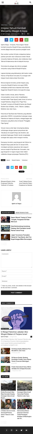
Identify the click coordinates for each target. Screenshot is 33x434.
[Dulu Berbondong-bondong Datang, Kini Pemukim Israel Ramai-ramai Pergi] (5, 228)
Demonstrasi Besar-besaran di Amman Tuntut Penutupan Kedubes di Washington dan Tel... (24, 414)
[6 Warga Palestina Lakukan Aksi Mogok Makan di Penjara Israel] (16, 318)
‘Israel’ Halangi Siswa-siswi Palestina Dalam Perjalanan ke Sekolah (25, 183)
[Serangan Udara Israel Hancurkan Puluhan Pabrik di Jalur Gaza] (24, 385)
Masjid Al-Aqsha (16, 160)
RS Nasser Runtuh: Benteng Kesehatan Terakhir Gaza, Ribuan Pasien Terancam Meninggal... (21, 359)
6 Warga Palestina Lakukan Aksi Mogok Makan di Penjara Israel (14, 333)
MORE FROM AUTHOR (22, 212)
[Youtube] (26, 430)
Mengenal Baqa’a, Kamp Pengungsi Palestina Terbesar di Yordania (8, 183)
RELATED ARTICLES (7, 212)
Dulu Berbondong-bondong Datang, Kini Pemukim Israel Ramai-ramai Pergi (20, 228)
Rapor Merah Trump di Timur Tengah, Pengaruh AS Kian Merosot (21, 219)
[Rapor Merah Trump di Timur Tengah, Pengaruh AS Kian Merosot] (5, 219)
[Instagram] (11, 430)
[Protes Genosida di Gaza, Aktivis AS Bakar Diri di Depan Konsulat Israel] (5, 369)
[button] (30, 2)
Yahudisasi (24, 160)
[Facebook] (6, 430)
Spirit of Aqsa (6, 33)
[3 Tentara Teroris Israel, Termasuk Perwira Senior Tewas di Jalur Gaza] (8, 404)
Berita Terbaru (4, 25)
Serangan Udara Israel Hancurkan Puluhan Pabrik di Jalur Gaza (24, 394)
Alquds (8, 160)
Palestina (11, 25)
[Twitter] (21, 430)
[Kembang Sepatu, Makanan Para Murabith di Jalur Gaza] (5, 351)
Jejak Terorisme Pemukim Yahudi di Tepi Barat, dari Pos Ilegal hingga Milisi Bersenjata (21, 237)
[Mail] (16, 430)
